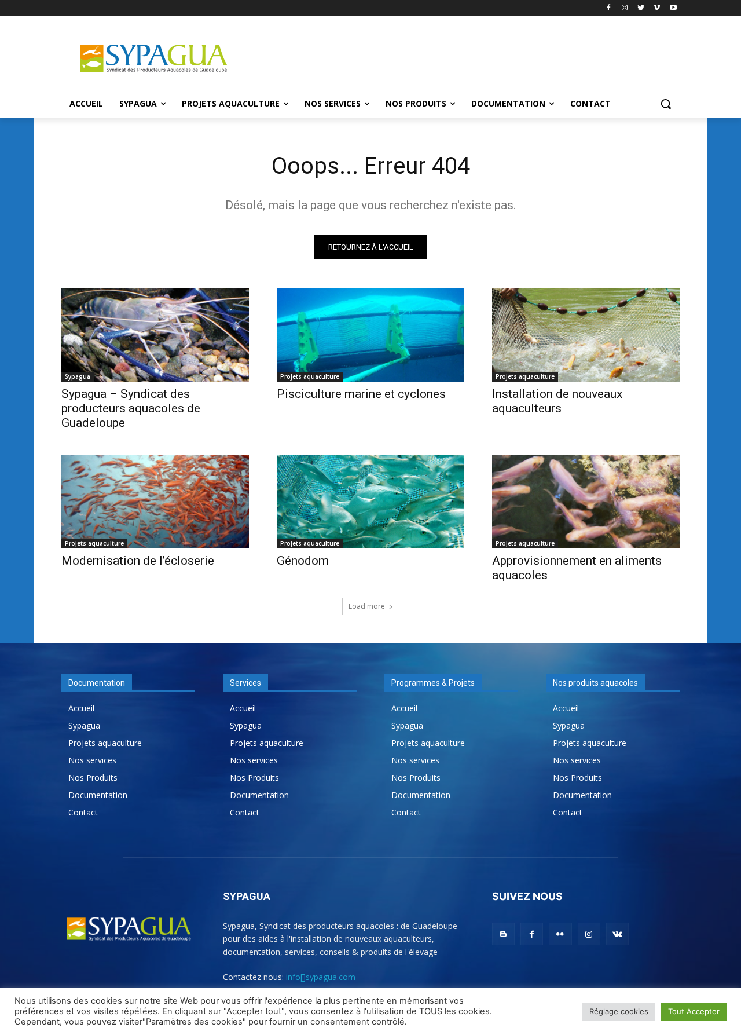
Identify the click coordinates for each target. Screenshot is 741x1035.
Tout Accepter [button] (694, 1011)
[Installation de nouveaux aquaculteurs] (586, 335)
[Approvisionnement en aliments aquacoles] (586, 501)
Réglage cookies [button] (618, 1011)
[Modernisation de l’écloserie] (155, 501)
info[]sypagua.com (320, 976)
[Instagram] (625, 8)
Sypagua (77, 376)
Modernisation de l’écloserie (137, 561)
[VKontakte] (617, 934)
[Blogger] (503, 934)
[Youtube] (673, 8)
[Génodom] (370, 501)
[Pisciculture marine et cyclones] (370, 335)
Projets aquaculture (309, 376)
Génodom (303, 561)
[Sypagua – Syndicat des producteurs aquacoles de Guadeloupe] (155, 335)
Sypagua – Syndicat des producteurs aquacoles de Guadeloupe (130, 408)
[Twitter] (641, 8)
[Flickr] (560, 934)
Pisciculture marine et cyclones (361, 394)
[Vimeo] (656, 8)
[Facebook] (608, 8)
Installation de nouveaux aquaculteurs (557, 401)
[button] (666, 104)
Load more (367, 606)
